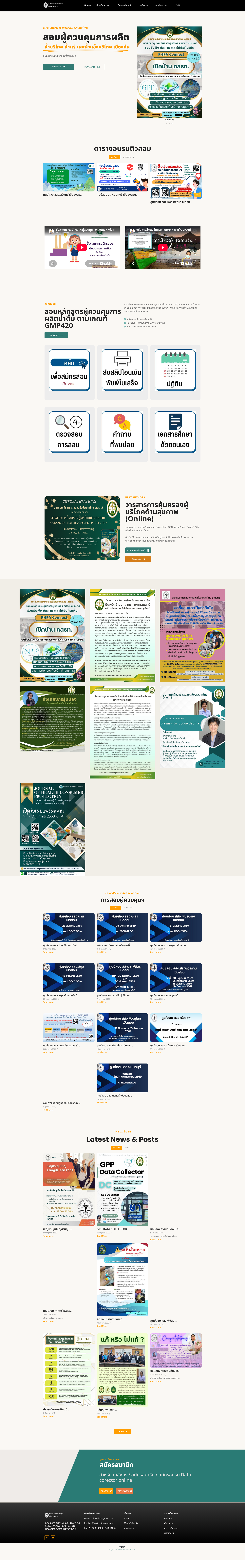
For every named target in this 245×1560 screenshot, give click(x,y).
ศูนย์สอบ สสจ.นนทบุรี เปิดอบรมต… (117, 194)
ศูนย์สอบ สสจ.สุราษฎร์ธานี (164, 995)
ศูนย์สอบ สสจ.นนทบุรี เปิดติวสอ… (115, 1095)
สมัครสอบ (168, 1518)
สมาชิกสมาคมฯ (162, 5)
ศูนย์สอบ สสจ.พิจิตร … (163, 1321)
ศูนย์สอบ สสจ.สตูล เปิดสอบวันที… (61, 995)
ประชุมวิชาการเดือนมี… (56, 1409)
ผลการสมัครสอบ (171, 1528)
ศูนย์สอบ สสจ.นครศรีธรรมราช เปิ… (62, 1045)
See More (122, 1431)
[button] (140, 74)
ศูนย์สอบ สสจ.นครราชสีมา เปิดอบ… (171, 202)
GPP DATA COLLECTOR (112, 1229)
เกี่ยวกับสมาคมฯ (103, 5)
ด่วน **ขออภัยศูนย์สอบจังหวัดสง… (62, 1103)
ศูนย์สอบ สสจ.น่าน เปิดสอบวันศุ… (61, 945)
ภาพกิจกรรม (143, 5)
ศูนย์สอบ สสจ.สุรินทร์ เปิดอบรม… (63, 194)
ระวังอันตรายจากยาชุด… (111, 1319)
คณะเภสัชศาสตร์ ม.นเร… (57, 1311)
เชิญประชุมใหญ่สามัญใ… (57, 1229)
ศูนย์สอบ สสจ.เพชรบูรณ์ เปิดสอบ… (169, 945)
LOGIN (178, 5)
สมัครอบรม (168, 1523)
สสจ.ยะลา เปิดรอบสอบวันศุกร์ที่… (114, 945)
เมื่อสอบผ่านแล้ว (124, 5)
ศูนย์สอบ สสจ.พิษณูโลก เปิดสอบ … (115, 1045)
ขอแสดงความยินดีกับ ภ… (165, 1371)
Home (87, 5)
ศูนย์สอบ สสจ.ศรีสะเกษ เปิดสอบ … (168, 1045)
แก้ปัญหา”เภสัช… (107, 1410)
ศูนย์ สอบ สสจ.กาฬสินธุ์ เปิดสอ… (114, 995)
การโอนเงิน (169, 1533)
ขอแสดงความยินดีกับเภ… (165, 1229)
